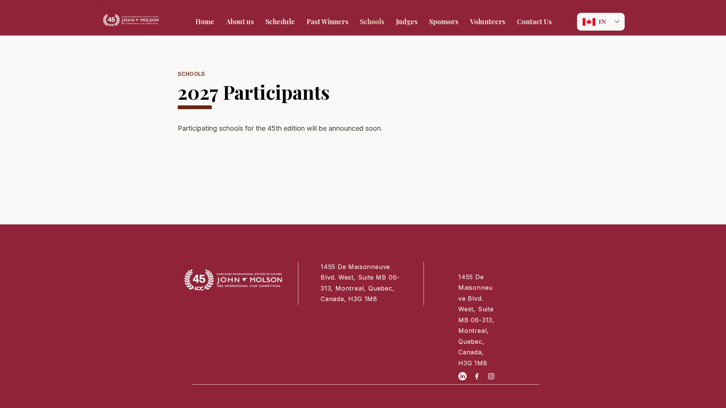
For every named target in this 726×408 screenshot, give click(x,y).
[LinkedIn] (462, 376)
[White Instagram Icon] (491, 376)
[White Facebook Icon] (477, 376)
